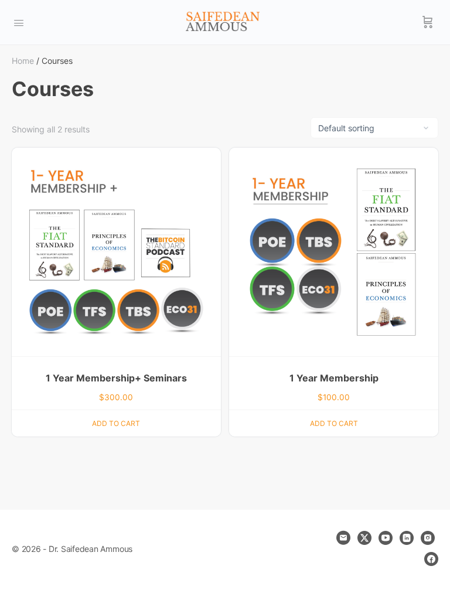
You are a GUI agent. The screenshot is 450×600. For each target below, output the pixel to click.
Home (23, 61)
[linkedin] (407, 538)
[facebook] (431, 559)
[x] (364, 538)
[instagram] (428, 538)
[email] (343, 538)
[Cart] (427, 22)
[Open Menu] (19, 21)
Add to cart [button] (116, 423)
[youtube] (386, 538)
